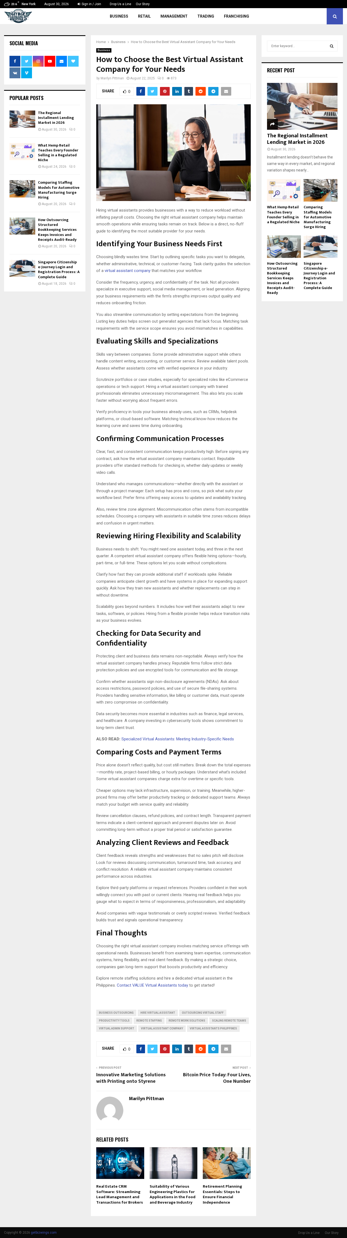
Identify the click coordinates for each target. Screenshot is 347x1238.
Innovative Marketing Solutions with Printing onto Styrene (131, 1078)
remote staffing (149, 1020)
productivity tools (114, 1020)
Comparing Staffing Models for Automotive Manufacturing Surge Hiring (58, 189)
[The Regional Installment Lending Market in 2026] (22, 119)
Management (174, 16)
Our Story (143, 4)
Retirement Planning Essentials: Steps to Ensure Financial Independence (222, 1194)
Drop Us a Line (120, 4)
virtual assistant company (127, 270)
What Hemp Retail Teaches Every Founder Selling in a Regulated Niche (58, 152)
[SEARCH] (332, 46)
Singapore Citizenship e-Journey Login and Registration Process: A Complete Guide (59, 269)
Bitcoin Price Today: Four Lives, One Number (217, 1078)
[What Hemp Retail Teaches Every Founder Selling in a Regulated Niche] (22, 151)
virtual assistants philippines (213, 1028)
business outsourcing (116, 1012)
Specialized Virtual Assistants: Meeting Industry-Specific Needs (177, 739)
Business (119, 16)
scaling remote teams (229, 1020)
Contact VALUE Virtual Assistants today (152, 985)
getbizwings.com (44, 1232)
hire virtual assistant (157, 1012)
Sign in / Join (91, 4)
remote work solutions (187, 1020)
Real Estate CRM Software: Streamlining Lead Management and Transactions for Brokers (119, 1194)
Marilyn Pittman (112, 78)
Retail (144, 16)
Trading (205, 16)
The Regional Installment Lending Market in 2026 (56, 118)
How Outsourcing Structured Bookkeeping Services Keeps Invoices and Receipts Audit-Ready (57, 230)
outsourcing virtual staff (203, 1012)
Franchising (236, 16)
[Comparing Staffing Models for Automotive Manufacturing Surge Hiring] (22, 188)
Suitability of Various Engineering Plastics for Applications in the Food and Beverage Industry (172, 1194)
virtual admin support (116, 1028)
